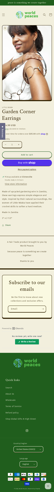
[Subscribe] (43, 309)
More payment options (27, 169)
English (26, 464)
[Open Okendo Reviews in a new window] (13, 328)
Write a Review (30, 342)
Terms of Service (14, 406)
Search (9, 388)
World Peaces (23, 488)
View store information (16, 184)
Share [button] (8, 225)
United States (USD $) (25, 449)
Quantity (6, 139)
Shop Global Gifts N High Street (21, 419)
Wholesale (11, 400)
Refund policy (12, 413)
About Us (10, 394)
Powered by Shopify (34, 488)
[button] (3, 15)
